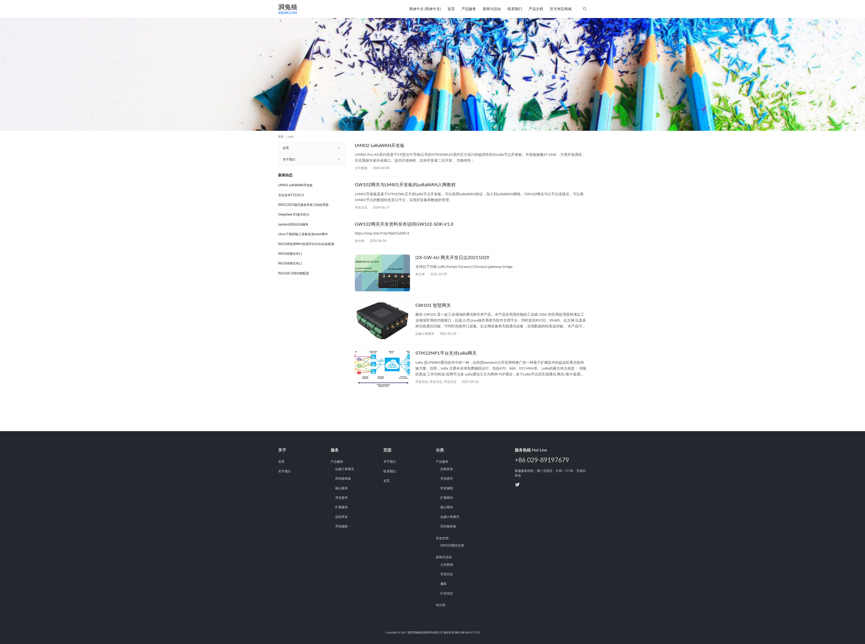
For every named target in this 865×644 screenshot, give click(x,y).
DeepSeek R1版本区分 (294, 214)
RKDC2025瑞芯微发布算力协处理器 (303, 205)
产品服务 (469, 9)
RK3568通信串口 (290, 253)
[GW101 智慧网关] (382, 320)
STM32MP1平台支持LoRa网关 (446, 353)
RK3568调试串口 (290, 263)
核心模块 (341, 488)
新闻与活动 (492, 9)
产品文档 (536, 9)
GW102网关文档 (452, 545)
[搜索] (585, 9)
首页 (451, 9)
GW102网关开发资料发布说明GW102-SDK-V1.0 (404, 224)
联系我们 (515, 9)
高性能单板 (343, 478)
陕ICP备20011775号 (467, 632)
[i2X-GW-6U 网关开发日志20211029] (382, 273)
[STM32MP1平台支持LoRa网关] (382, 368)
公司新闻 (361, 168)
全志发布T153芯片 (291, 195)
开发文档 (442, 538)
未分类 (440, 605)
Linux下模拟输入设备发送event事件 (303, 234)
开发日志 (361, 207)
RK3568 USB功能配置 (293, 273)
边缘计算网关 (424, 334)
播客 (443, 584)
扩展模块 (341, 507)
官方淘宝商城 (560, 9)
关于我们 (289, 159)
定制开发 (341, 517)
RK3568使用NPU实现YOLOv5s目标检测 (306, 244)
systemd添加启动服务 (293, 224)
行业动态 (446, 593)
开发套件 (341, 497)
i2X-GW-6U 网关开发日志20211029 (452, 257)
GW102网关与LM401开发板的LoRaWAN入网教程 (405, 185)
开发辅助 (341, 526)
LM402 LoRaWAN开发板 (380, 145)
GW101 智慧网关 (433, 305)
